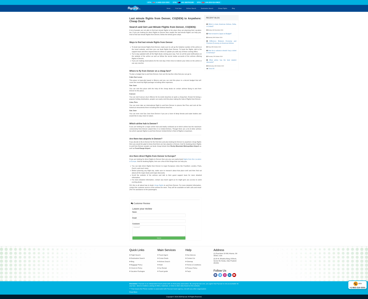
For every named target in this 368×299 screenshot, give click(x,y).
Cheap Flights (222, 8)
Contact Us (191, 258)
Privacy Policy (192, 268)
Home (168, 8)
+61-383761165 (183, 2)
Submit (159, 238)
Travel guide (163, 271)
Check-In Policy (136, 268)
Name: (134, 212)
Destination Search (207, 8)
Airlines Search (191, 8)
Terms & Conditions (194, 265)
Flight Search (136, 255)
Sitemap (190, 261)
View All (211, 68)
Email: (134, 218)
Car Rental (163, 268)
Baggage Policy (136, 265)
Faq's (189, 271)
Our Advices (191, 255)
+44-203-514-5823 (208, 2)
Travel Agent (163, 255)
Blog (233, 8)
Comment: (136, 224)
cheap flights (158, 185)
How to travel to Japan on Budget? (220, 34)
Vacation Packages (138, 271)
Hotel (161, 265)
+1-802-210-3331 (158, 2)
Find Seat (178, 8)
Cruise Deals (163, 258)
